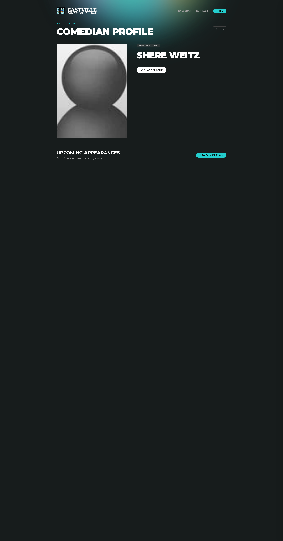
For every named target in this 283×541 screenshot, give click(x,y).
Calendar (184, 11)
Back (221, 29)
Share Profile (153, 70)
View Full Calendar (211, 155)
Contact (202, 11)
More (220, 11)
